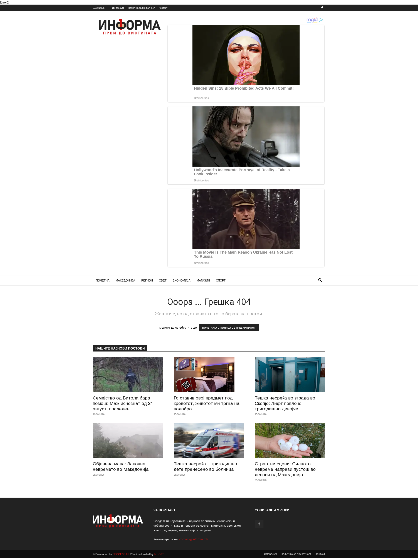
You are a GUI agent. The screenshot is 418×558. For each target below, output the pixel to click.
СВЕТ (163, 280)
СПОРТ (221, 280)
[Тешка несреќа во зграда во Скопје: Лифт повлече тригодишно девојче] (290, 374)
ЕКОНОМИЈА (181, 280)
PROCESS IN (121, 554)
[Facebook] (322, 8)
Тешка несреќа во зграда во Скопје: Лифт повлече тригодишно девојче (285, 403)
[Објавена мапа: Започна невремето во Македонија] (128, 440)
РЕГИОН (147, 280)
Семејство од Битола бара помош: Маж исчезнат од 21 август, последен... (123, 403)
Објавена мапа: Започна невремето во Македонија (121, 466)
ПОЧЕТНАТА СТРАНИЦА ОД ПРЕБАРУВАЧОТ (229, 327)
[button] (320, 281)
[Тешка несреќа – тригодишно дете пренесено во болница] (209, 440)
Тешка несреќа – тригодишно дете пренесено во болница (205, 466)
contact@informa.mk (193, 539)
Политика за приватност (141, 7)
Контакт (163, 7)
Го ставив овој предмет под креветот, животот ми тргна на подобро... (206, 403)
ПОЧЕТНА (103, 280)
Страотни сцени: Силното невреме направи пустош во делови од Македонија (285, 469)
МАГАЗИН (203, 280)
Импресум (118, 7)
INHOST (158, 554)
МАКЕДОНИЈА (125, 280)
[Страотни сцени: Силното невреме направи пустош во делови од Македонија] (290, 440)
